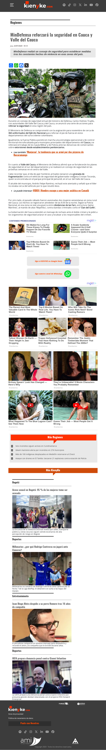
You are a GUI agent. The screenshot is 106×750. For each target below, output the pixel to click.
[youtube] (91, 5)
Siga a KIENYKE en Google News (49, 261)
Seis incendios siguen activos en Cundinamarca (36, 446)
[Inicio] (38, 5)
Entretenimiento (20, 596)
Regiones (16, 22)
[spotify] (64, 5)
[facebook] (97, 5)
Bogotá (15, 482)
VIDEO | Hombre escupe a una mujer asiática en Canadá (61, 191)
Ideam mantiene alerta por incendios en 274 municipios (40, 450)
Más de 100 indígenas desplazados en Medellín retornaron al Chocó (45, 454)
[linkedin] (85, 5)
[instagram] (74, 5)
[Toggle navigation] (11, 4)
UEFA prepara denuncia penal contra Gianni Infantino (39, 658)
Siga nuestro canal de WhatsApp (49, 273)
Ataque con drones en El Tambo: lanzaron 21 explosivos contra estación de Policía (51, 458)
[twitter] (80, 5)
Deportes (16, 539)
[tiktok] (69, 5)
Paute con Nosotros (29, 723)
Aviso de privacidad (15, 714)
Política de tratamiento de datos (20, 718)
